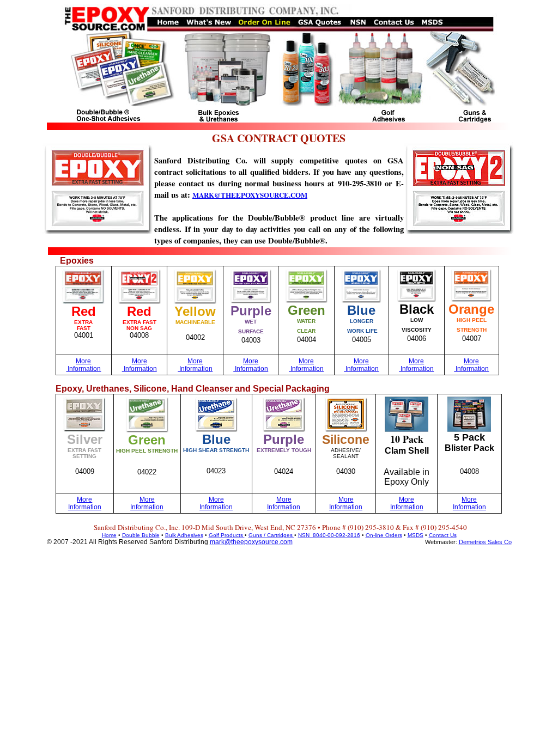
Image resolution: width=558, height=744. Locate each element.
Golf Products (227, 535)
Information (83, 369)
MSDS (415, 535)
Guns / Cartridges (271, 535)
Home (109, 535)
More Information (84, 503)
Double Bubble (141, 535)
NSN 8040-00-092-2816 (329, 535)
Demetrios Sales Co (485, 542)
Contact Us (443, 535)
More (83, 361)
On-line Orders (384, 535)
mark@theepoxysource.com (251, 542)
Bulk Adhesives (184, 535)
